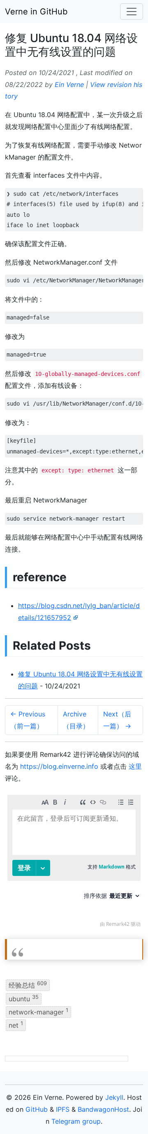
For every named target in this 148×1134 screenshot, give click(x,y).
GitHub (36, 1109)
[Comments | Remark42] (74, 863)
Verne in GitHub (36, 11)
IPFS (62, 1109)
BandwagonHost (103, 1109)
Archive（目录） (76, 720)
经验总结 (28, 984)
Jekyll (114, 1097)
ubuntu (24, 998)
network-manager (38, 1011)
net (16, 1024)
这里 (135, 766)
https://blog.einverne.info (59, 766)
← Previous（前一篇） (27, 720)
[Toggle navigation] (131, 11)
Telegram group (76, 1121)
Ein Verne (69, 84)
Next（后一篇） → (117, 720)
